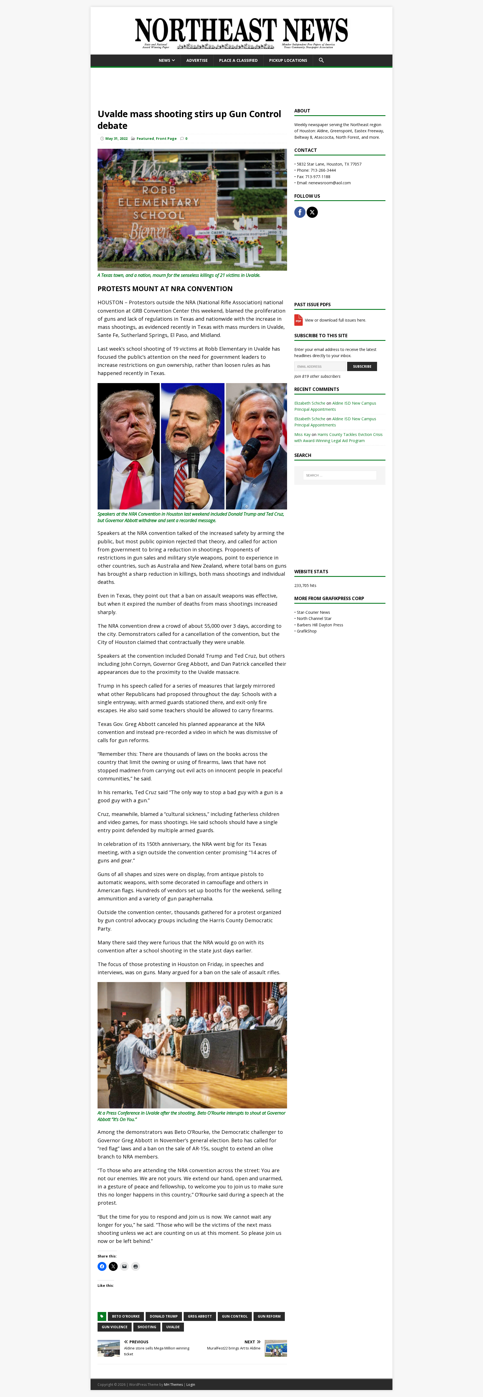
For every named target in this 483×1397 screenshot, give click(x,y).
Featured (145, 138)
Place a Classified (238, 60)
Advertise (197, 60)
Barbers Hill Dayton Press (320, 624)
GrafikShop (307, 631)
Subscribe (362, 366)
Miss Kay (302, 434)
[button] (321, 60)
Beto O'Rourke (126, 1316)
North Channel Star (314, 618)
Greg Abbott (200, 1316)
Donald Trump (164, 1316)
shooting (147, 1327)
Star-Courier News (313, 612)
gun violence (114, 1327)
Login (190, 1384)
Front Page (166, 138)
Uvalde (173, 1327)
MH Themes (173, 1384)
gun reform (269, 1316)
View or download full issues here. (335, 320)
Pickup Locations (288, 60)
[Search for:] (340, 475)
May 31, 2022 (116, 138)
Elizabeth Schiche (309, 403)
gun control (235, 1316)
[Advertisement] (241, 86)
